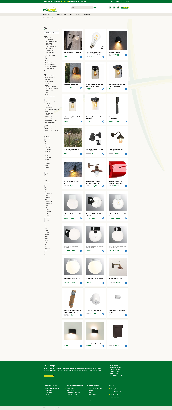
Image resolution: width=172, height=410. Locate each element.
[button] (48, 14)
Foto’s (112, 1)
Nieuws (117, 1)
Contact (127, 1)
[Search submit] (95, 7)
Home (44, 17)
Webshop (48, 17)
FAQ (122, 1)
